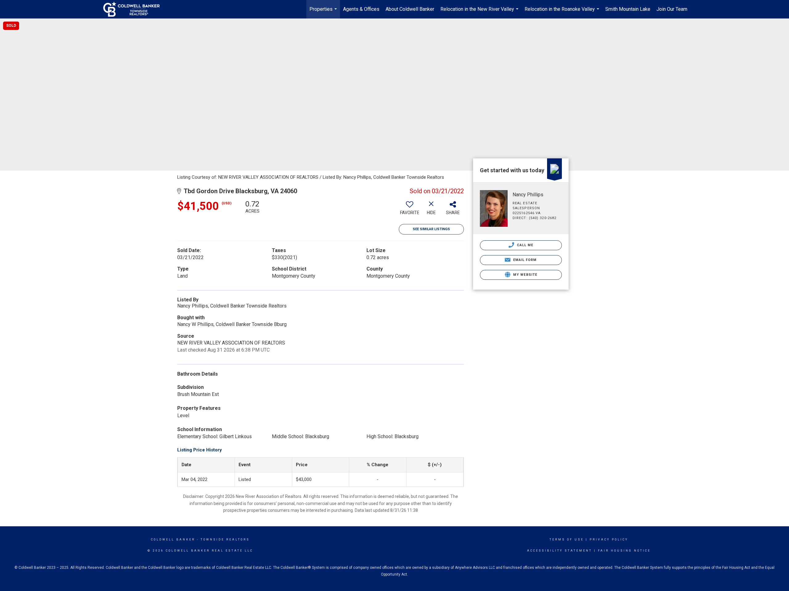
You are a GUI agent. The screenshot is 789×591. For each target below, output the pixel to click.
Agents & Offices (361, 9)
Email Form (524, 260)
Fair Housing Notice (624, 550)
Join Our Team (671, 9)
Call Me (524, 245)
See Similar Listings (431, 229)
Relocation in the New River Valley (480, 12)
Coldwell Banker (173, 539)
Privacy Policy (609, 539)
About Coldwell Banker (410, 9)
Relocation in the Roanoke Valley (563, 12)
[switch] (409, 210)
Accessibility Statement (559, 550)
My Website (524, 275)
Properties (323, 12)
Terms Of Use (567, 539)
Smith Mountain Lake (627, 9)
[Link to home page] (134, 9)
